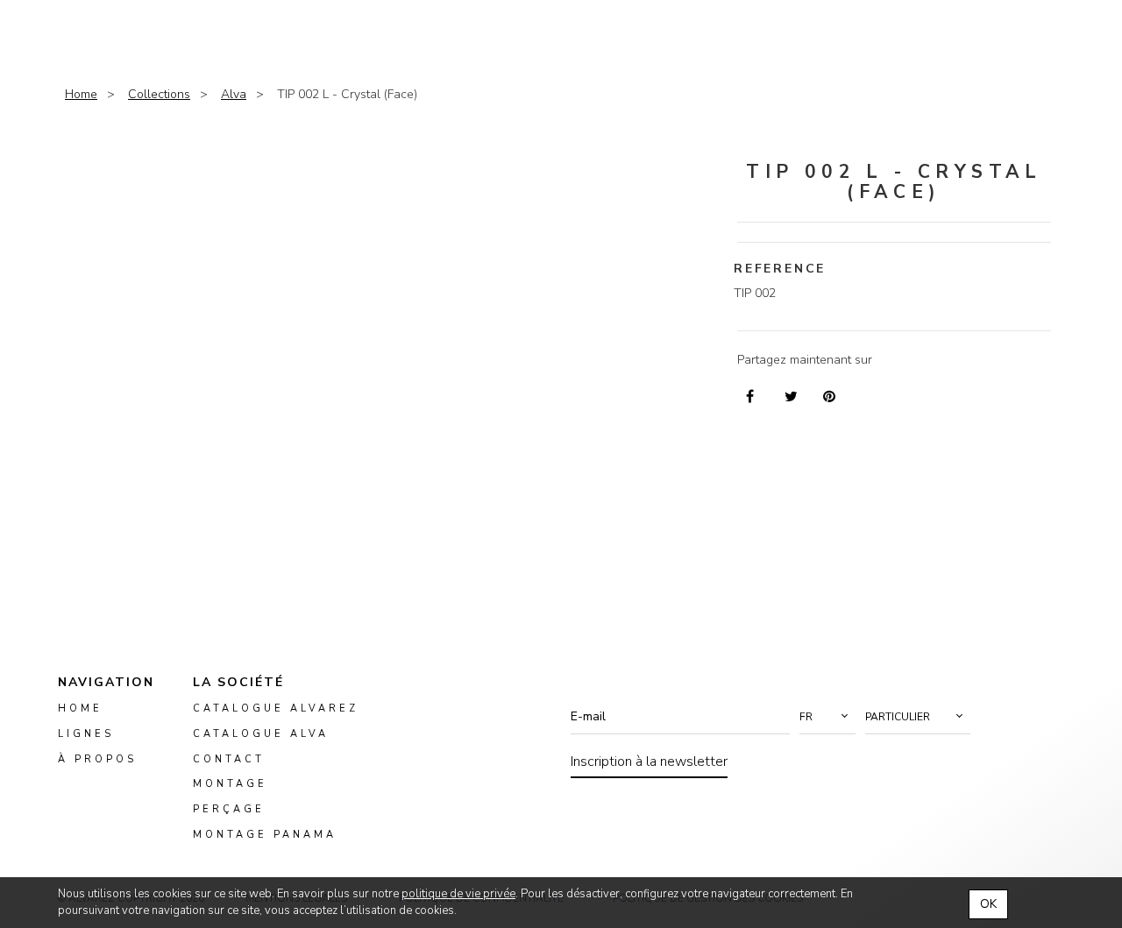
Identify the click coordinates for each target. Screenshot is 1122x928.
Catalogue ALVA (261, 733)
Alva (233, 94)
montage (230, 784)
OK (988, 904)
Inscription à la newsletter (649, 761)
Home (81, 94)
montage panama (265, 834)
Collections (159, 94)
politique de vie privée (458, 894)
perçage (229, 810)
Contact (229, 759)
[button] (827, 716)
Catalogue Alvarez (276, 708)
